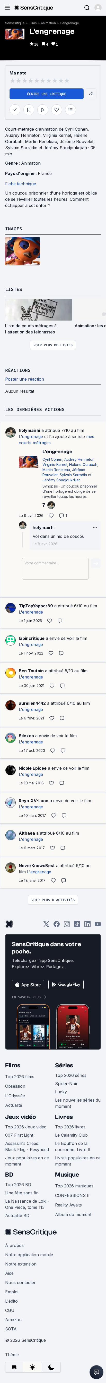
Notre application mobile (29, 1254)
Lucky (61, 1091)
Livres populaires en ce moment (78, 1161)
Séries (64, 1065)
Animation (48, 23)
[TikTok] (77, 926)
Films (33, 23)
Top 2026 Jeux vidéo (26, 1126)
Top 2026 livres (70, 1126)
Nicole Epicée (33, 768)
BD (9, 1174)
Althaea (27, 833)
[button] (98, 8)
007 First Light (19, 1135)
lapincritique (32, 638)
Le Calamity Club (71, 1135)
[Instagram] (67, 926)
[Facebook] (57, 926)
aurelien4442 (32, 703)
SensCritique (15, 23)
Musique (67, 1174)
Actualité (13, 1105)
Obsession (15, 1086)
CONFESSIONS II (72, 1195)
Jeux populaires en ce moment (27, 1161)
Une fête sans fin (22, 1192)
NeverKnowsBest (37, 865)
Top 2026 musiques (74, 1185)
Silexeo (26, 735)
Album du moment (73, 1214)
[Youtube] (98, 926)
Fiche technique (20, 183)
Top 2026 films (19, 1076)
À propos (14, 1245)
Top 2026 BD (18, 1184)
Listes (13, 289)
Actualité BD (17, 1215)
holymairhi (29, 430)
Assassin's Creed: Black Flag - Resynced (27, 1146)
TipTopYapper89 (36, 605)
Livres (64, 1116)
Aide (9, 1273)
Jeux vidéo (20, 1116)
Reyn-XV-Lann (33, 800)
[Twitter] (46, 926)
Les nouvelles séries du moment (78, 1103)
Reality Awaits (68, 1205)
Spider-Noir (66, 1083)
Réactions (18, 370)
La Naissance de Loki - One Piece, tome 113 (27, 1204)
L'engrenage (69, 23)
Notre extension (21, 1264)
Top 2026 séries (70, 1075)
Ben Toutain (31, 670)
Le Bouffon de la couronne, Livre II (72, 1146)
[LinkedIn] (87, 926)
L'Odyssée (15, 1095)
